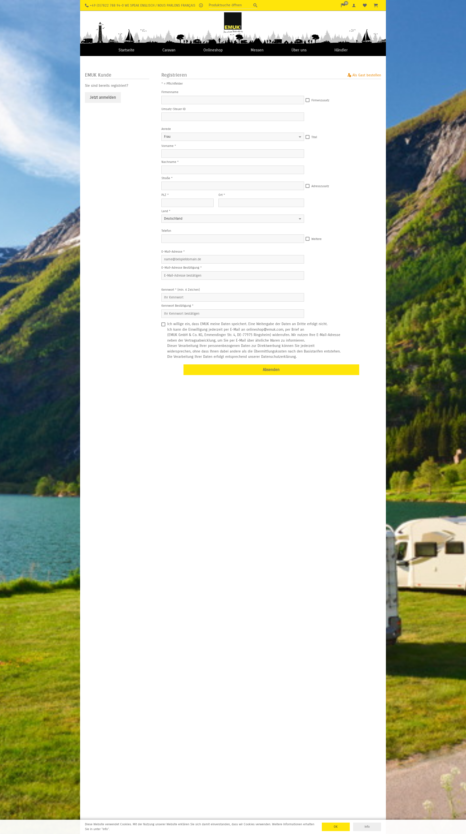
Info (367, 827)
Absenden (271, 369)
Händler (341, 50)
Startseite (126, 50)
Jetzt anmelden (103, 97)
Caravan (168, 50)
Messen (257, 50)
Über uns (299, 50)
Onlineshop (213, 50)
